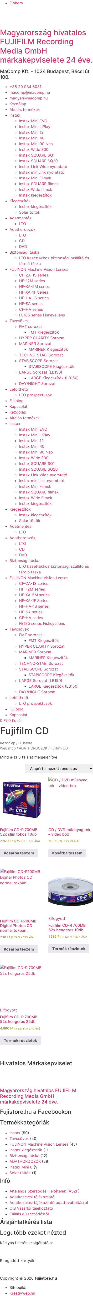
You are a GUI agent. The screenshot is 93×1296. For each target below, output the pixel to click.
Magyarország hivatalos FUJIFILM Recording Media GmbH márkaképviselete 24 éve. (46, 46)
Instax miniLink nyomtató (41, 172)
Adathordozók (23, 229)
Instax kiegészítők (35, 195)
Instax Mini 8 (21, 1167)
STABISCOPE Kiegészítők (51, 366)
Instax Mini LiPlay (34, 126)
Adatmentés (20, 218)
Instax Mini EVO (33, 120)
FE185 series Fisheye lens (42, 315)
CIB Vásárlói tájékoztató (31, 1208)
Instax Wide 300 (33, 149)
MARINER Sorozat (35, 343)
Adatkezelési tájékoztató (32, 1196)
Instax (15, 115)
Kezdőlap (18, 103)
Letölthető (19, 389)
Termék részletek (68, 948)
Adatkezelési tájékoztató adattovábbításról (49, 1202)
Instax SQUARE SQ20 (38, 160)
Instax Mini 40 (31, 138)
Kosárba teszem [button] (19, 853)
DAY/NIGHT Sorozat (37, 383)
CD (22, 240)
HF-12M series (32, 280)
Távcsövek (19, 320)
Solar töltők (29, 212)
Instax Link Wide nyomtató (43, 166)
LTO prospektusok (35, 395)
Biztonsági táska (24, 252)
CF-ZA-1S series (33, 275)
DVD (23, 246)
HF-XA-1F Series (33, 292)
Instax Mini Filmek (35, 178)
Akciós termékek (25, 109)
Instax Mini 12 (31, 132)
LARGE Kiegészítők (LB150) (54, 377)
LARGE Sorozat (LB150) (40, 372)
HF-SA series (30, 303)
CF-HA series (31, 309)
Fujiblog (17, 400)
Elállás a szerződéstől (29, 1214)
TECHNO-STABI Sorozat (41, 355)
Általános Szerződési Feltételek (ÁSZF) (45, 1191)
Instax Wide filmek (35, 189)
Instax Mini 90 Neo (36, 143)
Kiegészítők (20, 200)
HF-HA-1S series (34, 298)
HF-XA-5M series (34, 286)
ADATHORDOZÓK (33, 748)
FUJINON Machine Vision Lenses (39, 269)
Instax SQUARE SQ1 (37, 155)
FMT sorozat (30, 326)
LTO (22, 223)
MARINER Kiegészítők (48, 349)
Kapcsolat (18, 406)
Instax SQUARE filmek (39, 183)
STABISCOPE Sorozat (38, 360)
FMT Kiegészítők (44, 332)
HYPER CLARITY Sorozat (42, 337)
